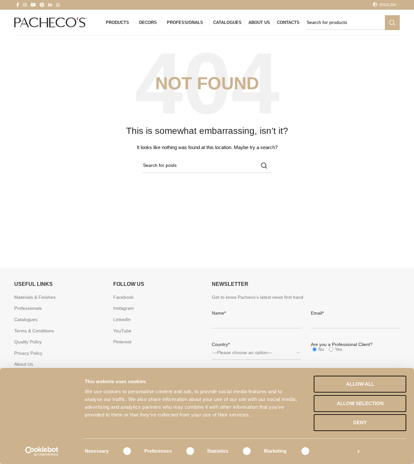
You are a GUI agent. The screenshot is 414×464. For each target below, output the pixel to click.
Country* (221, 344)
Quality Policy (28, 341)
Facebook (123, 297)
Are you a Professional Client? (342, 344)
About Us (23, 364)
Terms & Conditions (34, 330)
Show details (337, 451)
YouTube (122, 330)
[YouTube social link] (33, 5)
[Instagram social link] (25, 5)
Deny (360, 422)
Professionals (28, 308)
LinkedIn (122, 319)
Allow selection (360, 403)
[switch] (186, 451)
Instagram (123, 308)
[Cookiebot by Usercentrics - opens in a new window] (42, 451)
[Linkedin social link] (50, 5)
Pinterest (122, 341)
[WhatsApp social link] (58, 5)
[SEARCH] (392, 22)
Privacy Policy (28, 353)
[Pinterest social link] (42, 5)
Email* (317, 313)
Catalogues (26, 319)
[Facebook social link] (17, 5)
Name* (219, 313)
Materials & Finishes (35, 297)
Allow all (360, 384)
